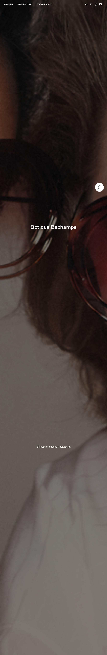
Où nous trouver (24, 4)
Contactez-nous (44, 4)
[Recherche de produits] (99, 187)
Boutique (8, 4)
